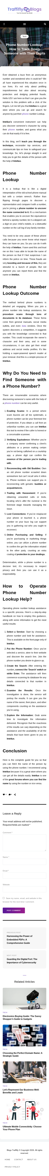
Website (6, 884)
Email (6, 871)
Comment (7, 832)
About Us (31, 1160)
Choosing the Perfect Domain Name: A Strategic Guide (22, 1054)
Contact (18, 1160)
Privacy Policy (12, 1167)
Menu (24, 24)
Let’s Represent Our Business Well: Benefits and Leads (21, 1091)
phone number (12, 403)
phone (25, 114)
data (24, 326)
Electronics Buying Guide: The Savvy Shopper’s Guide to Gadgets (22, 1017)
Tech (24, 36)
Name (6, 857)
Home (7, 1160)
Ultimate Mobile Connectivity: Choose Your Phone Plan (22, 1128)
